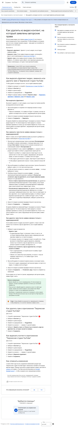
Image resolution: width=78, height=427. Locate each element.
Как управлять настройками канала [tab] (39, 11)
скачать (8, 369)
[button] (3, 2)
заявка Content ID (29, 39)
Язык (44, 422)
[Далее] (75, 11)
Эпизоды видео (61, 49)
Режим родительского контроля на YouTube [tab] (62, 11)
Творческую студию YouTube (34, 86)
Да (34, 390)
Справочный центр (7, 7)
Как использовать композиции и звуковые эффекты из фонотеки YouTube (65, 39)
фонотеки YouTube (29, 56)
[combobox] (45, 2)
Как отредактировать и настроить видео (65, 25)
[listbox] (46, 424)
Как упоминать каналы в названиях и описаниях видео (66, 45)
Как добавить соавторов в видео (66, 53)
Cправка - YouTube (11, 2)
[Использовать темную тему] (53, 424)
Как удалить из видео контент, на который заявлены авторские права (66, 32)
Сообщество (17, 7)
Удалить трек (30, 96)
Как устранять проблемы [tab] (7, 11)
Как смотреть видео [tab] (22, 11)
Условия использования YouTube (32, 423)
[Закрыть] (76, 19)
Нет (42, 390)
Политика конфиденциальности (17, 423)
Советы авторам (27, 7)
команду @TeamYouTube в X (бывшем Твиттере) (18, 19)
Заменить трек (19, 96)
